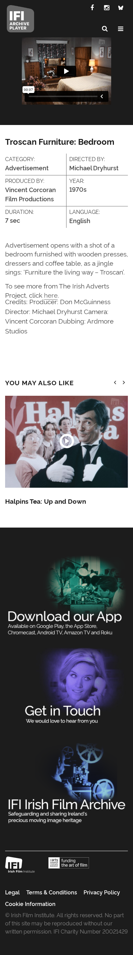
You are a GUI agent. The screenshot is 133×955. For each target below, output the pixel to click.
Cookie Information (30, 903)
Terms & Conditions (51, 892)
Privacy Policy (102, 892)
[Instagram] (106, 7)
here (51, 294)
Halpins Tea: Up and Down (45, 501)
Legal (12, 892)
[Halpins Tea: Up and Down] (66, 442)
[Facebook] (92, 7)
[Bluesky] (121, 7)
